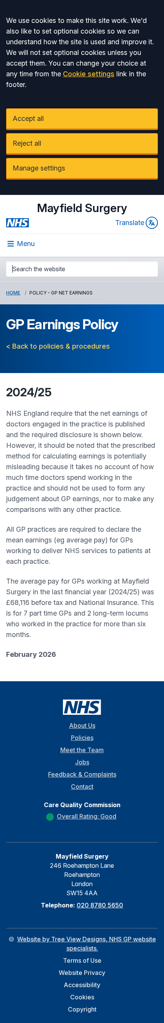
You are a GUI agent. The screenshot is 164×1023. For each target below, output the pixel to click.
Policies (82, 738)
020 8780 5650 (100, 905)
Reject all (27, 143)
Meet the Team (82, 750)
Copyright (82, 1009)
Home (13, 293)
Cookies (82, 997)
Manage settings (39, 168)
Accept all (28, 118)
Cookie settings (88, 74)
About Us (82, 725)
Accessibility (82, 985)
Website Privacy (82, 972)
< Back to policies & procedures (58, 346)
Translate (129, 223)
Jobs (82, 762)
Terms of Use (82, 960)
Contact (82, 786)
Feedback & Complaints (82, 774)
